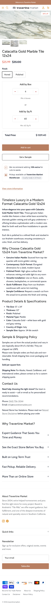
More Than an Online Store (17, 476)
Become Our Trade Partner (11, 591)
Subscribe (25, 566)
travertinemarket (14, 602)
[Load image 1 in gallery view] (25, 25)
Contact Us (6, 594)
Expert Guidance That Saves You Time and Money (20, 435)
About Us (27, 591)
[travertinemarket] (25, 7)
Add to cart (25, 147)
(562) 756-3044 (16, 401)
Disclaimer (16, 594)
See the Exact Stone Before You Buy (23, 447)
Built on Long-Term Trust (16, 457)
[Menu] (3, 8)
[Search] (9, 8)
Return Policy (28, 594)
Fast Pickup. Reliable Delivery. (19, 466)
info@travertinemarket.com (20, 404)
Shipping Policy (39, 591)
